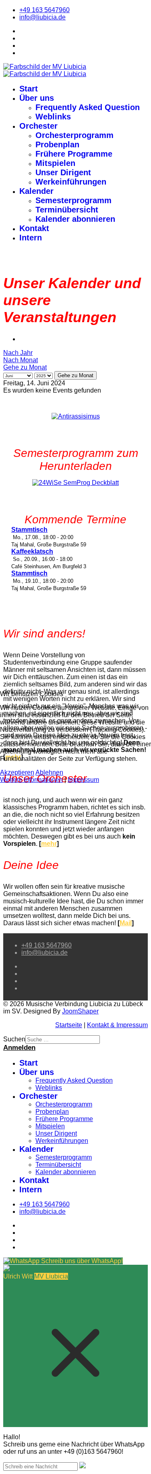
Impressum (83, 779)
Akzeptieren (17, 772)
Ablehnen (49, 772)
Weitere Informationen (31, 779)
